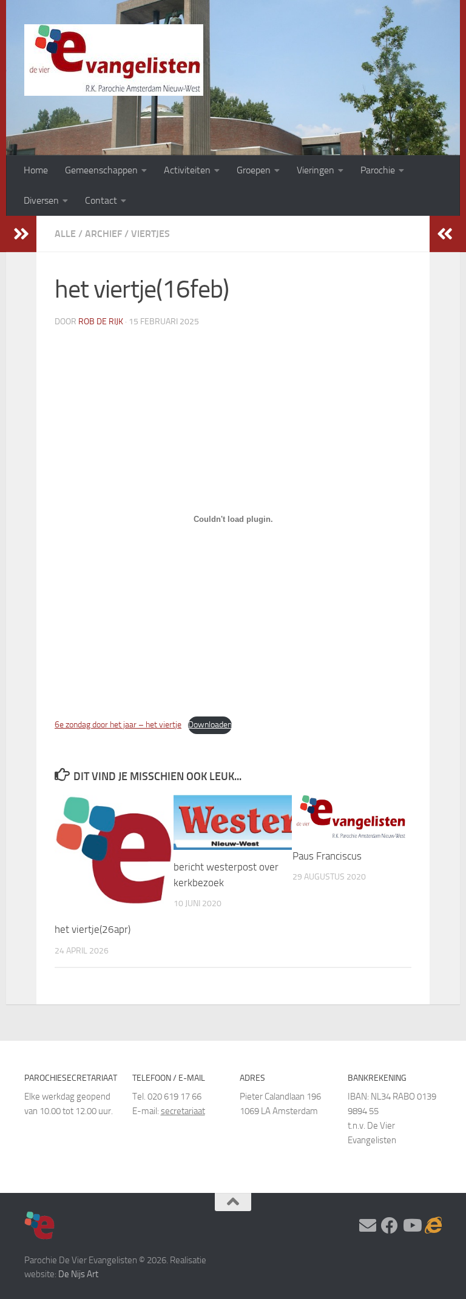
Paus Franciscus (327, 856)
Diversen (41, 200)
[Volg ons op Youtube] (411, 1225)
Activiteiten (187, 170)
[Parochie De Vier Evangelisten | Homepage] (113, 60)
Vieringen (315, 170)
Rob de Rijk (100, 321)
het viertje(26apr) (92, 929)
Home (36, 170)
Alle (65, 233)
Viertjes (150, 233)
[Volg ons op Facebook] (389, 1225)
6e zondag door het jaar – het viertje (118, 725)
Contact (101, 200)
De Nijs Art (78, 1274)
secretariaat (183, 1111)
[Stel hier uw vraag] (367, 1225)
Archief (103, 233)
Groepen (254, 170)
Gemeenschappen (101, 170)
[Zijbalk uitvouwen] (21, 234)
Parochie (377, 170)
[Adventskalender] (433, 1225)
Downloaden (210, 725)
